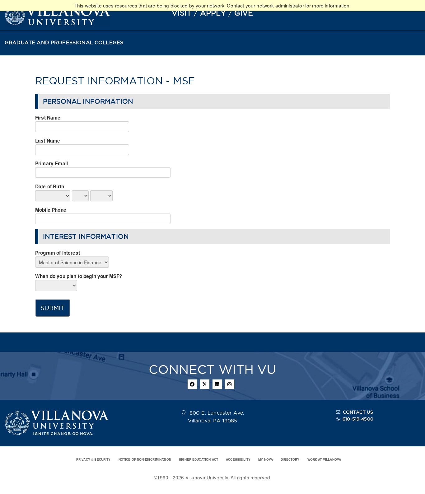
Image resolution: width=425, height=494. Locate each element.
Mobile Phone (50, 209)
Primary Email (51, 163)
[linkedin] (217, 384)
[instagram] (229, 384)
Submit (52, 307)
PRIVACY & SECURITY (93, 459)
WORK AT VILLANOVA (324, 459)
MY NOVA (265, 459)
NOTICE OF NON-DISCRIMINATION (145, 459)
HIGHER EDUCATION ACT (198, 459)
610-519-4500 (358, 418)
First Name (48, 117)
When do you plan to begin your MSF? (78, 276)
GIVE (243, 13)
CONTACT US (358, 412)
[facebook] (192, 384)
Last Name (47, 140)
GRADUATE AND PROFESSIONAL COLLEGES (64, 42)
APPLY (213, 13)
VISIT (182, 13)
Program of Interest (57, 252)
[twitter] (204, 384)
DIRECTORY (290, 459)
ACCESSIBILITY (238, 459)
